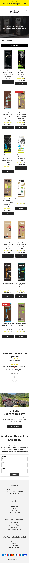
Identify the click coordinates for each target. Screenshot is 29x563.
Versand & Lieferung (14, 512)
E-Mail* (3, 468)
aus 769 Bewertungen (14, 360)
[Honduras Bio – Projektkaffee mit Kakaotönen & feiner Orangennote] (8, 188)
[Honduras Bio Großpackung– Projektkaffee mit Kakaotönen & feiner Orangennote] (21, 100)
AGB (14, 508)
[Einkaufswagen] (27, 10)
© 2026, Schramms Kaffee (12, 559)
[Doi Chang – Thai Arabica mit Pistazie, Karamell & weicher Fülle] (8, 230)
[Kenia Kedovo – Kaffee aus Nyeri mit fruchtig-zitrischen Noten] (21, 59)
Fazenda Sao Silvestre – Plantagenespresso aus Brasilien (8, 284)
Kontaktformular (14, 493)
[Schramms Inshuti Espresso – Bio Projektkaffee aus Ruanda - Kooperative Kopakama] (8, 144)
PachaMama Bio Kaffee (21, 199)
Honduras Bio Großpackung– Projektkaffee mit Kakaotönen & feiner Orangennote (21, 114)
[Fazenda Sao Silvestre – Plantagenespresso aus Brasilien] (8, 272)
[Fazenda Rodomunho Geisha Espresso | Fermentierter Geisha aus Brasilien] (8, 59)
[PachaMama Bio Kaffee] (21, 188)
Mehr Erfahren (14, 426)
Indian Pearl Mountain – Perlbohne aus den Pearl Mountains (8, 325)
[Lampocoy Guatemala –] (21, 230)
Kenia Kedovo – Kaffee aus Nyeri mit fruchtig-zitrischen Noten (21, 72)
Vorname (3, 456)
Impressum (14, 504)
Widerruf (14, 510)
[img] (14, 359)
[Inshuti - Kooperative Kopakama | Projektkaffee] (21, 144)
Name (2, 462)
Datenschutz (14, 506)
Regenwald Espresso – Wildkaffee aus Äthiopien (21, 284)
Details (8, 82)
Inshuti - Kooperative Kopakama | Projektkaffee (21, 156)
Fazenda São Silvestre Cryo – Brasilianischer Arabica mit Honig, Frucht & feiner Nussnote (7, 114)
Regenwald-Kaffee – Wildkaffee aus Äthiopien (21, 325)
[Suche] (22, 10)
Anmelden (14, 474)
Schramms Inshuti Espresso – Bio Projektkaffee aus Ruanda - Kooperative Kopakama (7, 158)
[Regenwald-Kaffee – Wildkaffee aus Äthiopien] (21, 312)
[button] (13, 381)
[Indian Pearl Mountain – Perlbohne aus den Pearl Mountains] (8, 312)
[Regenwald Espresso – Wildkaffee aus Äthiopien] (21, 272)
